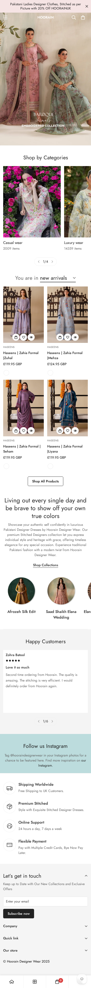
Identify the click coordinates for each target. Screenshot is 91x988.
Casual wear (12, 242)
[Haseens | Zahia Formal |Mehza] (67, 314)
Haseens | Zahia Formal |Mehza (65, 355)
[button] (83, 17)
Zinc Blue (50, 466)
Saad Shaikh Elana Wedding (61, 614)
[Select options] (15, 337)
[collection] (21, 591)
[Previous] (39, 261)
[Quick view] (31, 337)
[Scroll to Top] (83, 965)
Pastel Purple (6, 466)
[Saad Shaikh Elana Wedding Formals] (61, 591)
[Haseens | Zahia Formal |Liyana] (67, 408)
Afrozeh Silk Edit (21, 611)
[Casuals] (32, 201)
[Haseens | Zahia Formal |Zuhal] (23, 314)
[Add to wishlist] (23, 337)
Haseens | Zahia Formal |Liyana (65, 449)
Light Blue (50, 372)
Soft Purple (6, 372)
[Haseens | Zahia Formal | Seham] (23, 408)
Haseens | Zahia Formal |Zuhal (21, 355)
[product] (11, 981)
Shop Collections (45, 565)
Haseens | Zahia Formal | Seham (22, 449)
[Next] (52, 261)
